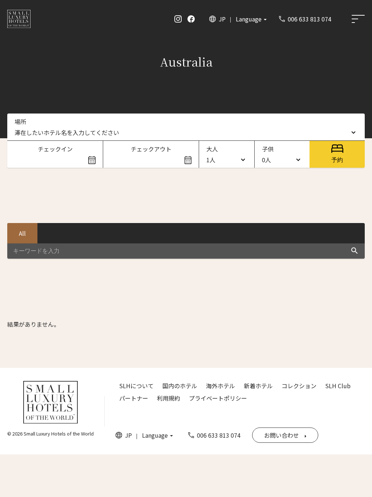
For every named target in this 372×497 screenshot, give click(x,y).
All (22, 233)
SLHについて (136, 385)
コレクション (299, 385)
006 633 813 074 (309, 19)
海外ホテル (220, 385)
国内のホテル (179, 385)
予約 (337, 160)
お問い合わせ (281, 435)
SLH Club (338, 385)
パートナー (133, 398)
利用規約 (168, 398)
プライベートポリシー (218, 398)
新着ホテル (258, 385)
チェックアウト (151, 148)
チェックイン (55, 148)
